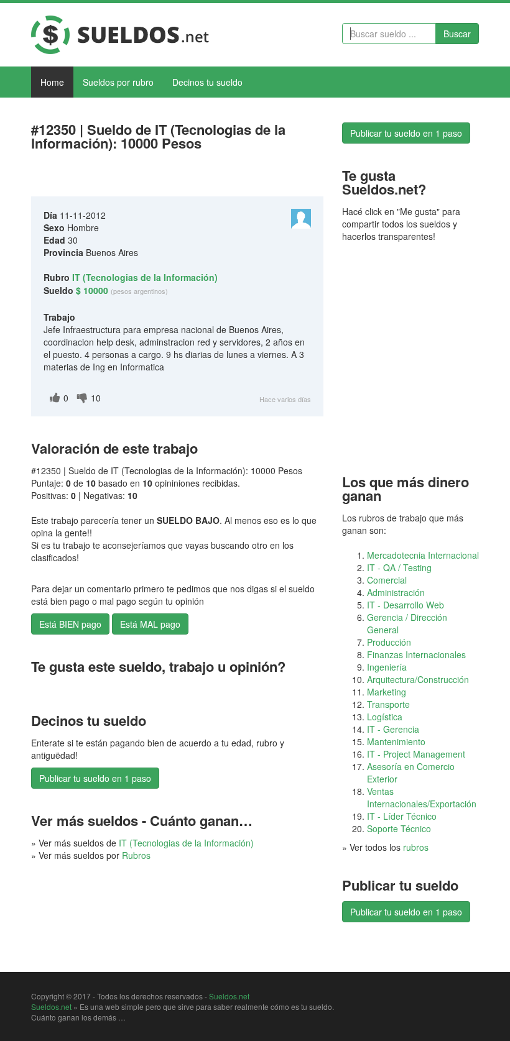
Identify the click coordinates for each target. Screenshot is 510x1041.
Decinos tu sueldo (207, 82)
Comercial (387, 580)
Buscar (457, 33)
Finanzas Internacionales (416, 654)
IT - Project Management (416, 754)
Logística (384, 716)
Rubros (136, 855)
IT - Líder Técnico (402, 816)
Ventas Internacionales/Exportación (421, 797)
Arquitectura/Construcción (418, 679)
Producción (389, 642)
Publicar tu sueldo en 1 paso (95, 778)
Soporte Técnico (399, 828)
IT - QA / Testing (399, 567)
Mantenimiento (396, 741)
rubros (416, 847)
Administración (396, 592)
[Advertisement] (176, 176)
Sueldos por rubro (118, 82)
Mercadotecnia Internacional (423, 555)
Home (52, 82)
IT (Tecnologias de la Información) (186, 843)
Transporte (388, 704)
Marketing (386, 692)
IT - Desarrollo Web (405, 604)
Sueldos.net (229, 996)
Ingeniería (387, 667)
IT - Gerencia (393, 729)
